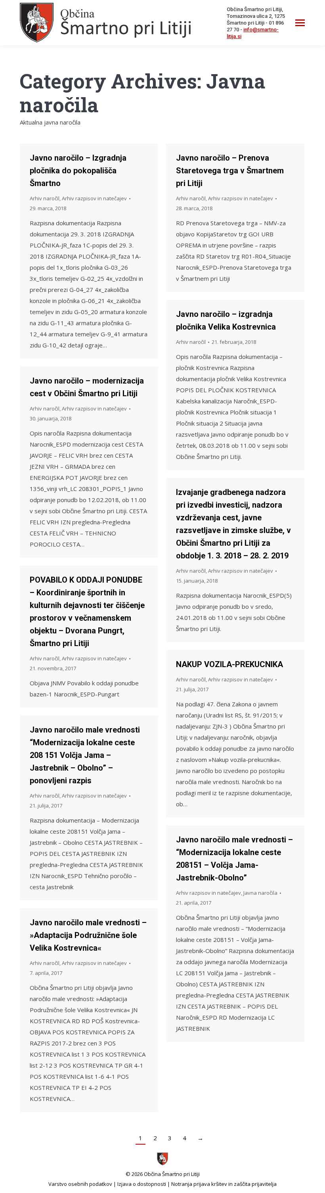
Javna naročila (260, 892)
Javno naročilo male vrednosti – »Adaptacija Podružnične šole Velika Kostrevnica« (88, 935)
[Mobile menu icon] (300, 23)
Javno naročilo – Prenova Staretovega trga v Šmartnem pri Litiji (230, 170)
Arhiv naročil (44, 198)
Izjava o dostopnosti (141, 1183)
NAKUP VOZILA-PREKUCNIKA (229, 664)
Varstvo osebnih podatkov (80, 1183)
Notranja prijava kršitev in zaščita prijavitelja (224, 1183)
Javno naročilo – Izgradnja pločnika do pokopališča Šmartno (78, 170)
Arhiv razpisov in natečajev (94, 198)
